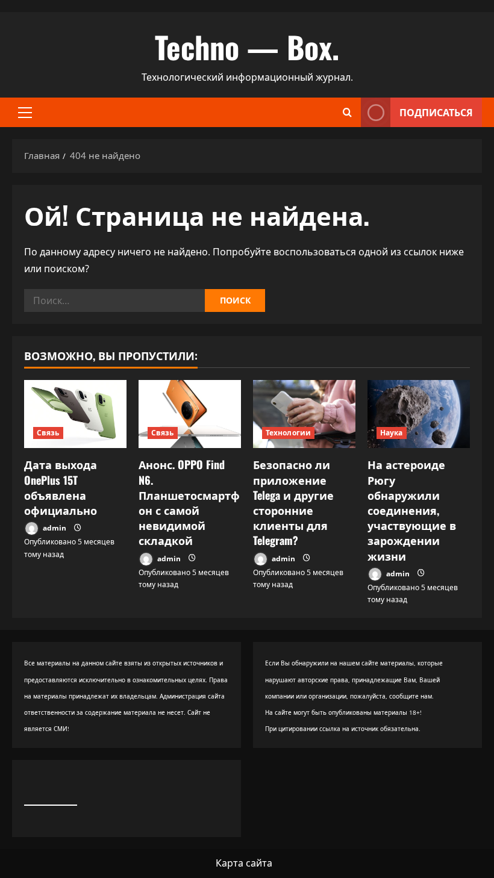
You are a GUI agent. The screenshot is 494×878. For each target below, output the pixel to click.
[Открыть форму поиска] (347, 112)
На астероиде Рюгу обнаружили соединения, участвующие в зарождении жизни (411, 509)
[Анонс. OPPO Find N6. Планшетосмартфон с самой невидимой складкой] (190, 414)
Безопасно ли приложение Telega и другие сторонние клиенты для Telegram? (293, 502)
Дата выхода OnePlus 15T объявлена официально (60, 487)
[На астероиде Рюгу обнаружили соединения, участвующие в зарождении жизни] (418, 414)
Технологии (288, 433)
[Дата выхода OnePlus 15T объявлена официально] (75, 414)
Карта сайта (244, 863)
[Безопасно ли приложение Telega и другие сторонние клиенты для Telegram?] (304, 414)
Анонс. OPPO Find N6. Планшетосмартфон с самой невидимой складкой (189, 502)
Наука (391, 433)
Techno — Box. (247, 46)
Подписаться (436, 112)
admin (53, 528)
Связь (48, 433)
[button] (25, 112)
